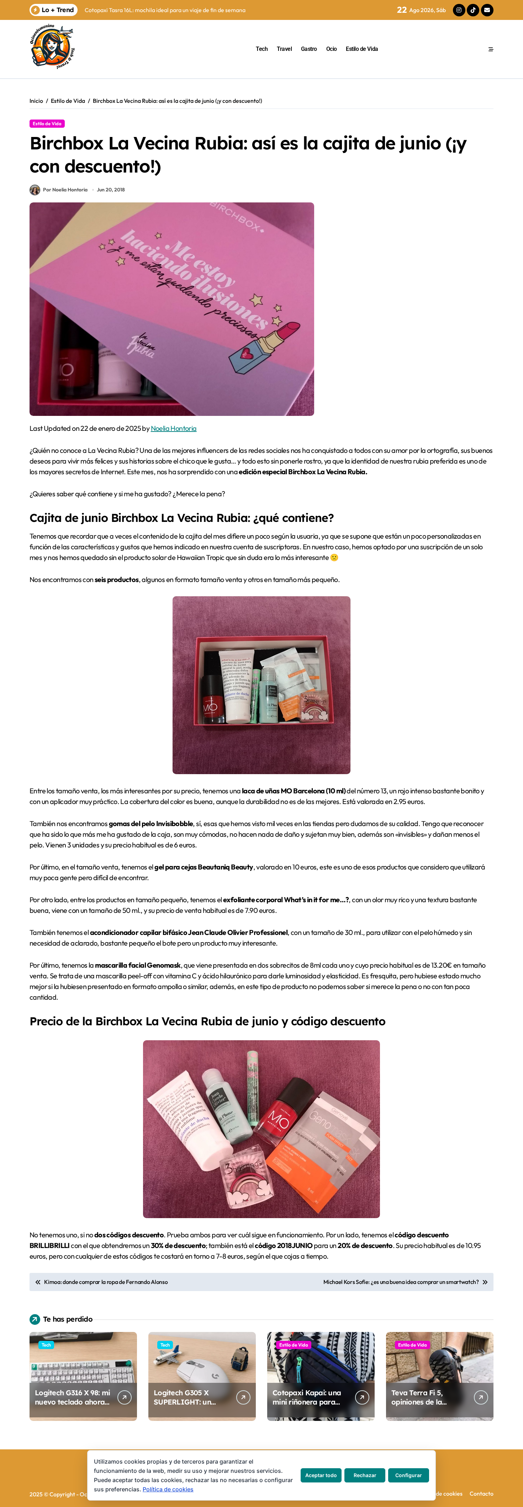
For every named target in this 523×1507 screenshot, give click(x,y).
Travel (284, 49)
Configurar (408, 1475)
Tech (262, 49)
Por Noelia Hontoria (65, 189)
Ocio (331, 49)
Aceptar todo (321, 1475)
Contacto (481, 1493)
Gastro (309, 49)
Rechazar (365, 1475)
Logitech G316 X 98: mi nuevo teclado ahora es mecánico (72, 1402)
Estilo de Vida (362, 49)
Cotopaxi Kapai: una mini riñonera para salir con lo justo (307, 1402)
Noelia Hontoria (174, 428)
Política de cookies (439, 1493)
